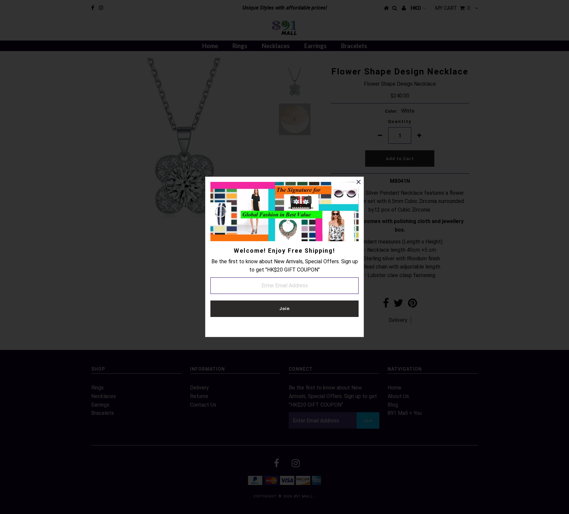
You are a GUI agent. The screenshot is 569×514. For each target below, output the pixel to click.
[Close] (359, 182)
